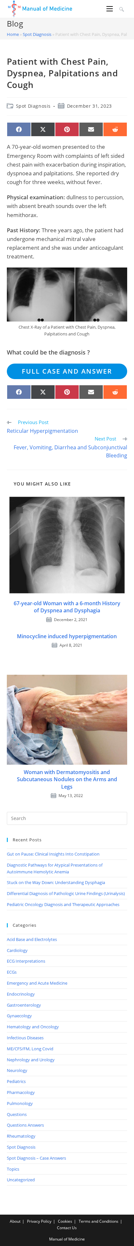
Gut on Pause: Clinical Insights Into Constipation (53, 854)
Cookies (65, 1221)
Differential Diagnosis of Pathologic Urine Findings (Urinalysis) (66, 893)
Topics (13, 1169)
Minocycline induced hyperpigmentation (67, 636)
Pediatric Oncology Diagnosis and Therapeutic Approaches (63, 904)
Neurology (17, 1070)
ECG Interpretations (26, 961)
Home (13, 34)
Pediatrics (16, 1081)
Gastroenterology (24, 1005)
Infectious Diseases (25, 1038)
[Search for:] (120, 9)
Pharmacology (21, 1092)
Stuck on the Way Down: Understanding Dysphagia (56, 882)
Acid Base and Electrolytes (32, 939)
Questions (17, 1114)
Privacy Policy (39, 1221)
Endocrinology (21, 994)
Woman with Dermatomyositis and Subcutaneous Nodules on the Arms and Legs (67, 779)
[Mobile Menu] (110, 9)
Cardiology (17, 950)
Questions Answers (25, 1125)
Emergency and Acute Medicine (37, 983)
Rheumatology (21, 1136)
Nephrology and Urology (31, 1060)
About (15, 1221)
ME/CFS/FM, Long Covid (30, 1049)
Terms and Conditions (98, 1221)
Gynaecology (19, 1016)
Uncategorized (21, 1180)
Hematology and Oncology (33, 1027)
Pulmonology (20, 1103)
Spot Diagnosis (37, 34)
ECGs (12, 972)
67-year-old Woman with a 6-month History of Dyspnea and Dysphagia (67, 607)
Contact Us (67, 1227)
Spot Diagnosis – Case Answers (36, 1158)
